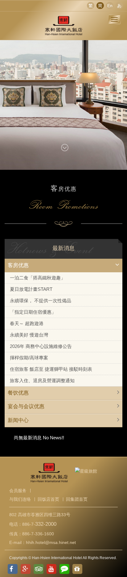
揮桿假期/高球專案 (29, 357)
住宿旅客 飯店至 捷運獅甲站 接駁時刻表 (51, 369)
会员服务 (18, 490)
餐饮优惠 (18, 393)
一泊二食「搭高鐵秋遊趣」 (37, 277)
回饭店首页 (48, 499)
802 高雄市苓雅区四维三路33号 (39, 514)
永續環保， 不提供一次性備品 (40, 300)
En (110, 5)
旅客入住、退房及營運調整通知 (42, 380)
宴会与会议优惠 (26, 406)
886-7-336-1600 (38, 533)
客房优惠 (18, 265)
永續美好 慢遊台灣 (29, 334)
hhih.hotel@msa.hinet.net (51, 542)
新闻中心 (18, 420)
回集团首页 (77, 499)
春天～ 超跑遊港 (26, 323)
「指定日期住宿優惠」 (33, 312)
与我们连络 (20, 499)
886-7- (39, 524)
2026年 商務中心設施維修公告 (41, 346)
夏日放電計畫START (31, 289)
